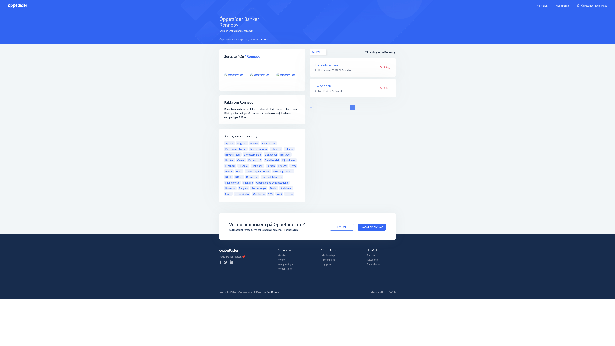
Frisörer (282, 165)
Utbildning (259, 193)
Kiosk (228, 176)
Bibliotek (276, 148)
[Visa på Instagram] (235, 75)
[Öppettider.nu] (17, 5)
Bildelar (289, 148)
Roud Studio (272, 291)
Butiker (229, 160)
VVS (270, 193)
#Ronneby (253, 56)
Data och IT (254, 160)
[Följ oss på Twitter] (226, 262)
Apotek (229, 143)
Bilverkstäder (232, 154)
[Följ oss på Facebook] (220, 262)
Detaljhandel (272, 160)
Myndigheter (232, 182)
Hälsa (239, 171)
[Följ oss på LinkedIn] (231, 262)
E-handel (230, 165)
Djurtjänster (288, 160)
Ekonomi (243, 165)
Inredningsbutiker (283, 171)
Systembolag (242, 193)
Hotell (228, 171)
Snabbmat (286, 188)
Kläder (239, 176)
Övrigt (289, 193)
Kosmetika (252, 176)
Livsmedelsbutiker (272, 176)
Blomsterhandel (252, 154)
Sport (228, 193)
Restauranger (258, 188)
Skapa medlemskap (371, 227)
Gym (293, 165)
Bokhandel (271, 154)
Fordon (271, 165)
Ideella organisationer (258, 171)
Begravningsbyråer (235, 148)
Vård (279, 193)
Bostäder (285, 154)
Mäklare (248, 182)
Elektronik (257, 165)
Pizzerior (230, 188)
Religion (243, 188)
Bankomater (269, 143)
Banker (254, 143)
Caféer (241, 160)
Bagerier (242, 143)
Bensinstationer (258, 148)
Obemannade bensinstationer (272, 182)
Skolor (273, 188)
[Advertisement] (331, 24)
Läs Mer (342, 227)
